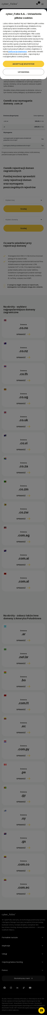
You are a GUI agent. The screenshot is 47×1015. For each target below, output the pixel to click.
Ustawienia (23, 72)
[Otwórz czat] (41, 1010)
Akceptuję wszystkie (23, 64)
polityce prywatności (17, 51)
